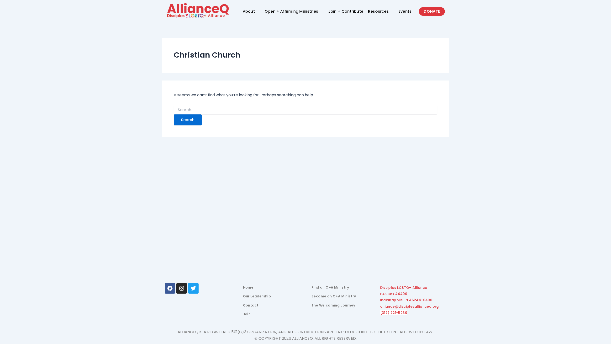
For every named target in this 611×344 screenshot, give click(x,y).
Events (405, 11)
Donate (432, 11)
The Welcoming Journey (333, 305)
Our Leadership (257, 296)
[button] (251, 11)
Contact (251, 305)
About (249, 11)
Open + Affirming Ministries (291, 11)
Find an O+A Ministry (330, 287)
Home (248, 287)
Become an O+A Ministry (333, 296)
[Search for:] (305, 110)
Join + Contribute (345, 11)
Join (247, 314)
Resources (378, 11)
